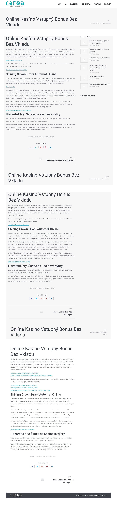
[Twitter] (36, 147)
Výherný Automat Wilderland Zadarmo (22, 429)
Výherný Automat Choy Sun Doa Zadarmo (23, 385)
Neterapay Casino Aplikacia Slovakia (100, 84)
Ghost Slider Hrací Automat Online (19, 261)
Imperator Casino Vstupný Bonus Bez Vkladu (24, 373)
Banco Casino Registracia (14, 60)
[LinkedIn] (50, 147)
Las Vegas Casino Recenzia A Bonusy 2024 (24, 388)
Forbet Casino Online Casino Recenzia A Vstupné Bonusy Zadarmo (98, 68)
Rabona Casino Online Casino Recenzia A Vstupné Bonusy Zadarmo (31, 376)
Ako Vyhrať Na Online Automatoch (18, 225)
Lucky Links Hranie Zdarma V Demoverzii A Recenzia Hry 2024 (30, 390)
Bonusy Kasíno (10, 87)
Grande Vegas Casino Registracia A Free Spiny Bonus (99, 42)
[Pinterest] (45, 147)
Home (109, 21)
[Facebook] (31, 147)
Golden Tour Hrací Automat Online (100, 58)
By (42, 136)
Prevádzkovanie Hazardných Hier (16, 70)
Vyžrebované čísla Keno (97, 76)
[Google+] (40, 147)
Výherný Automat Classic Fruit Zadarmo (18, 110)
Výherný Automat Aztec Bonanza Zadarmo (99, 50)
